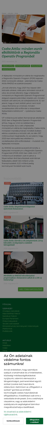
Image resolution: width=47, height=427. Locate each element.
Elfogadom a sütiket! (34, 421)
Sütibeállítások (13, 421)
